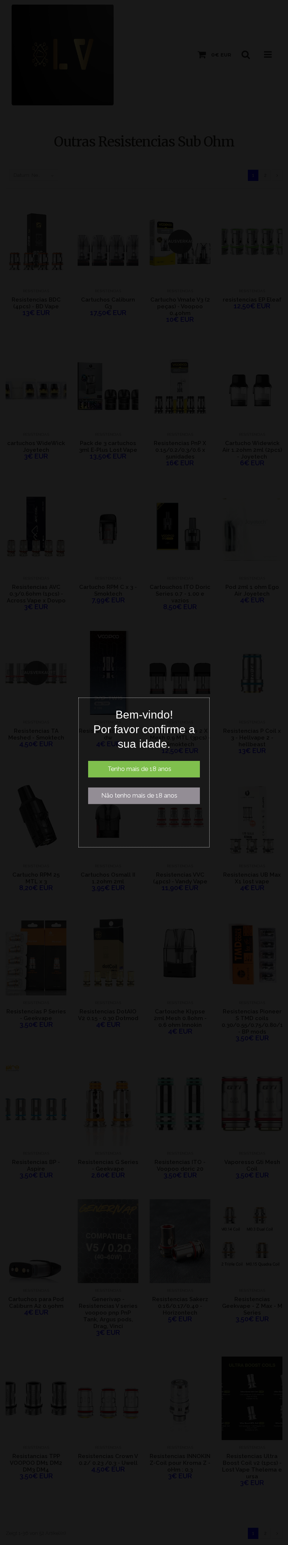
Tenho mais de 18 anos (139, 768)
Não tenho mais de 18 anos (139, 795)
